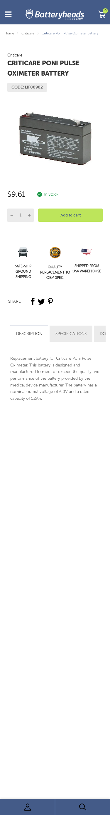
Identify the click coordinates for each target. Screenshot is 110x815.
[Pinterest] (50, 301)
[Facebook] (32, 301)
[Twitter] (41, 301)
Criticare (15, 55)
